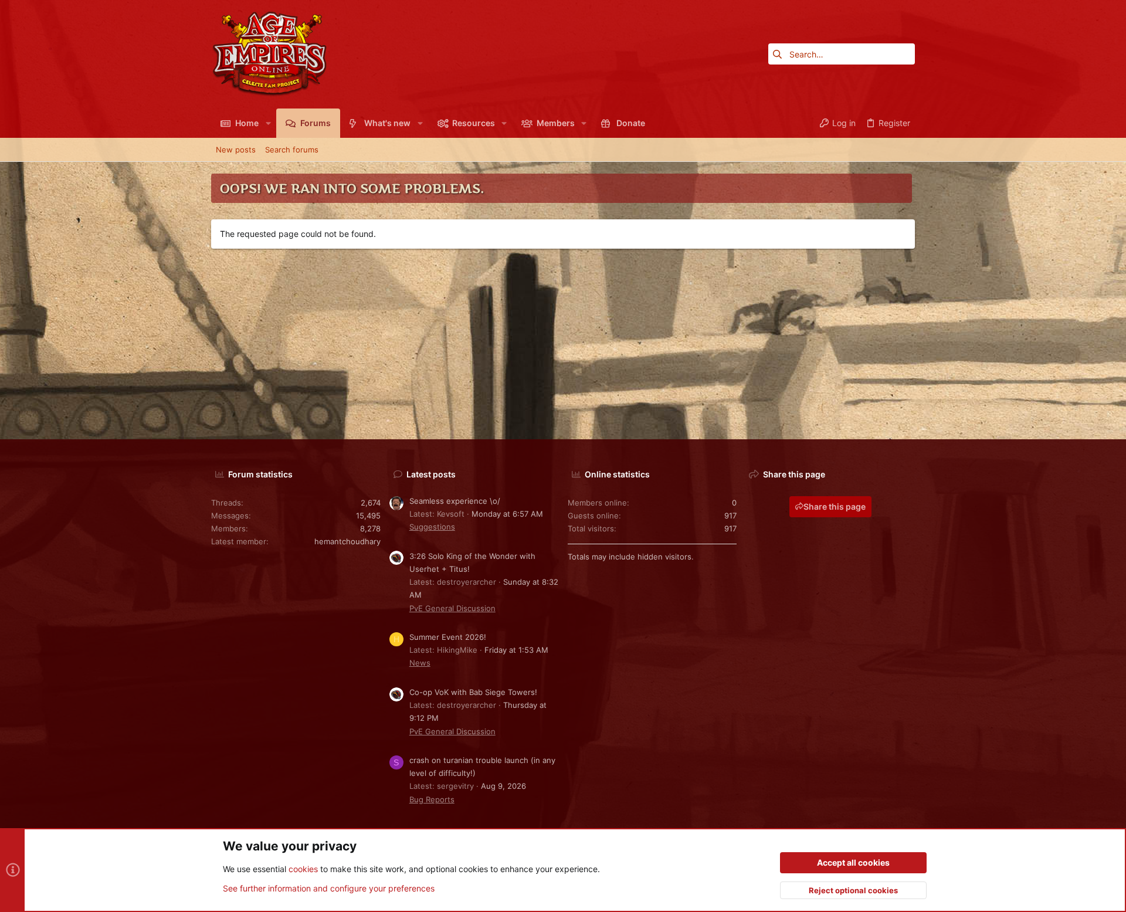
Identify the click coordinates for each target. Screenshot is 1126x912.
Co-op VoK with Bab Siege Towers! (473, 692)
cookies (303, 869)
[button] (268, 123)
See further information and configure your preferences (329, 888)
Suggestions (432, 526)
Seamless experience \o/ (454, 501)
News (419, 662)
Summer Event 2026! (447, 637)
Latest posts (431, 474)
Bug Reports (432, 799)
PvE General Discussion (452, 608)
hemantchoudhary (347, 541)
